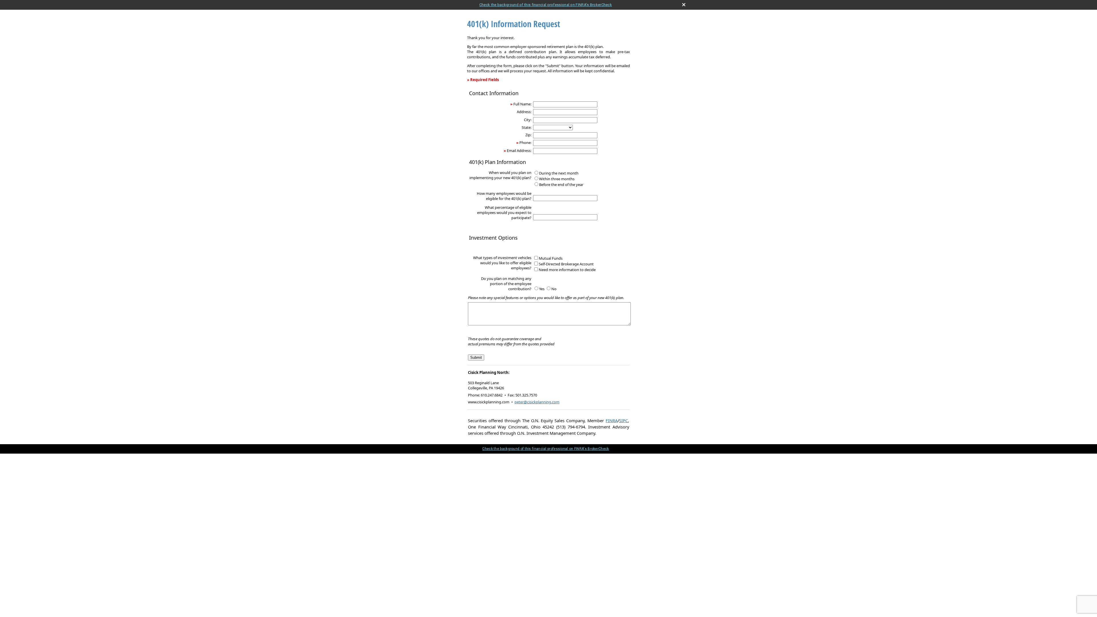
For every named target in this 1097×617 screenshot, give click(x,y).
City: (527, 119)
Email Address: (519, 150)
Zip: (528, 134)
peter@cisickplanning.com (537, 401)
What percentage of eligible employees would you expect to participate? (504, 212)
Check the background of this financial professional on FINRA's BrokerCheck (545, 5)
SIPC (623, 420)
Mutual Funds (550, 258)
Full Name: (522, 104)
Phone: (525, 142)
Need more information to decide (567, 269)
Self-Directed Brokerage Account (566, 264)
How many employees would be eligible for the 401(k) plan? (504, 196)
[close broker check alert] (684, 5)
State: (526, 127)
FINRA (612, 420)
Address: (524, 111)
